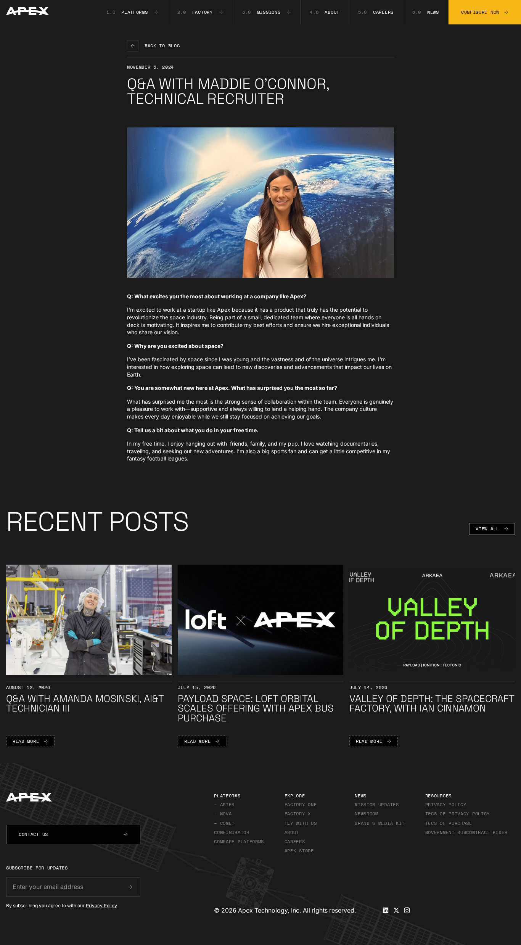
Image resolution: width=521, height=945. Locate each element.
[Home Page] (24, 12)
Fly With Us (301, 823)
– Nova (224, 813)
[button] (132, 12)
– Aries (224, 804)
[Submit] (130, 887)
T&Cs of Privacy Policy (457, 813)
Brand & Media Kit (380, 823)
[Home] (73, 798)
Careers (295, 841)
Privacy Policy (101, 905)
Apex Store (299, 850)
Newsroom (366, 813)
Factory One (301, 804)
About (292, 832)
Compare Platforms (239, 841)
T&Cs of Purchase (448, 823)
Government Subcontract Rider (466, 832)
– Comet (226, 823)
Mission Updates (377, 804)
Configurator (231, 832)
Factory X (298, 813)
